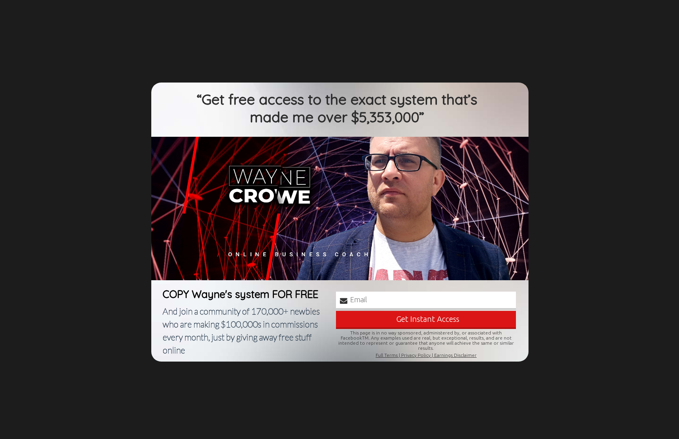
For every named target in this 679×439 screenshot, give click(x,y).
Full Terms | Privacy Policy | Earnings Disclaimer (426, 355)
